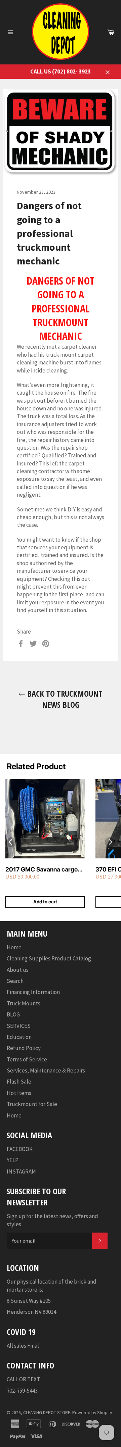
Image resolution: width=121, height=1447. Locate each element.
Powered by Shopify (92, 1412)
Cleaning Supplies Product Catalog (49, 958)
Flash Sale (19, 1081)
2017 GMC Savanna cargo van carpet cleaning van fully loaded (44, 870)
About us (18, 970)
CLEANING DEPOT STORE (46, 1412)
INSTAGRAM (21, 1171)
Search (15, 981)
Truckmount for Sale (32, 1104)
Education (19, 1037)
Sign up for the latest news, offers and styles (52, 1220)
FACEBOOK (20, 1149)
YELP (12, 1160)
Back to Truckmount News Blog (64, 699)
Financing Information (33, 992)
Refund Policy (24, 1048)
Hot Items (19, 1093)
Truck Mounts (23, 1003)
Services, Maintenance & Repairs (46, 1070)
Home (14, 947)
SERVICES (19, 1026)
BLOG (13, 1014)
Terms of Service (27, 1059)
